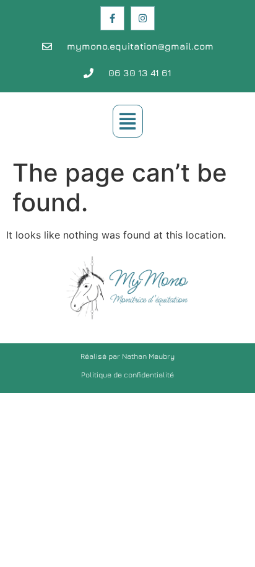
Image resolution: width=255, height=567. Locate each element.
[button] (128, 121)
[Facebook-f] (112, 18)
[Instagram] (143, 18)
